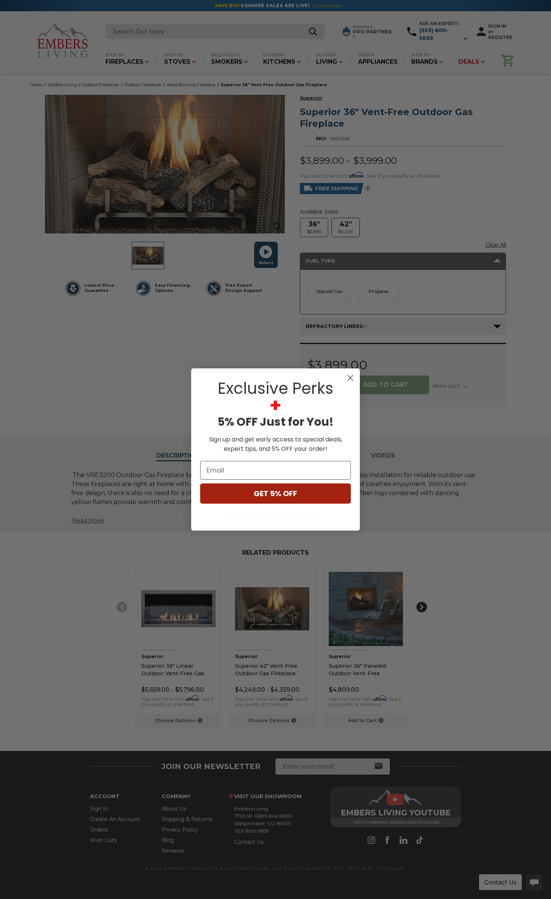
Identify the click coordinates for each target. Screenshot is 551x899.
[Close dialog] (350, 377)
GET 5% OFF (275, 493)
